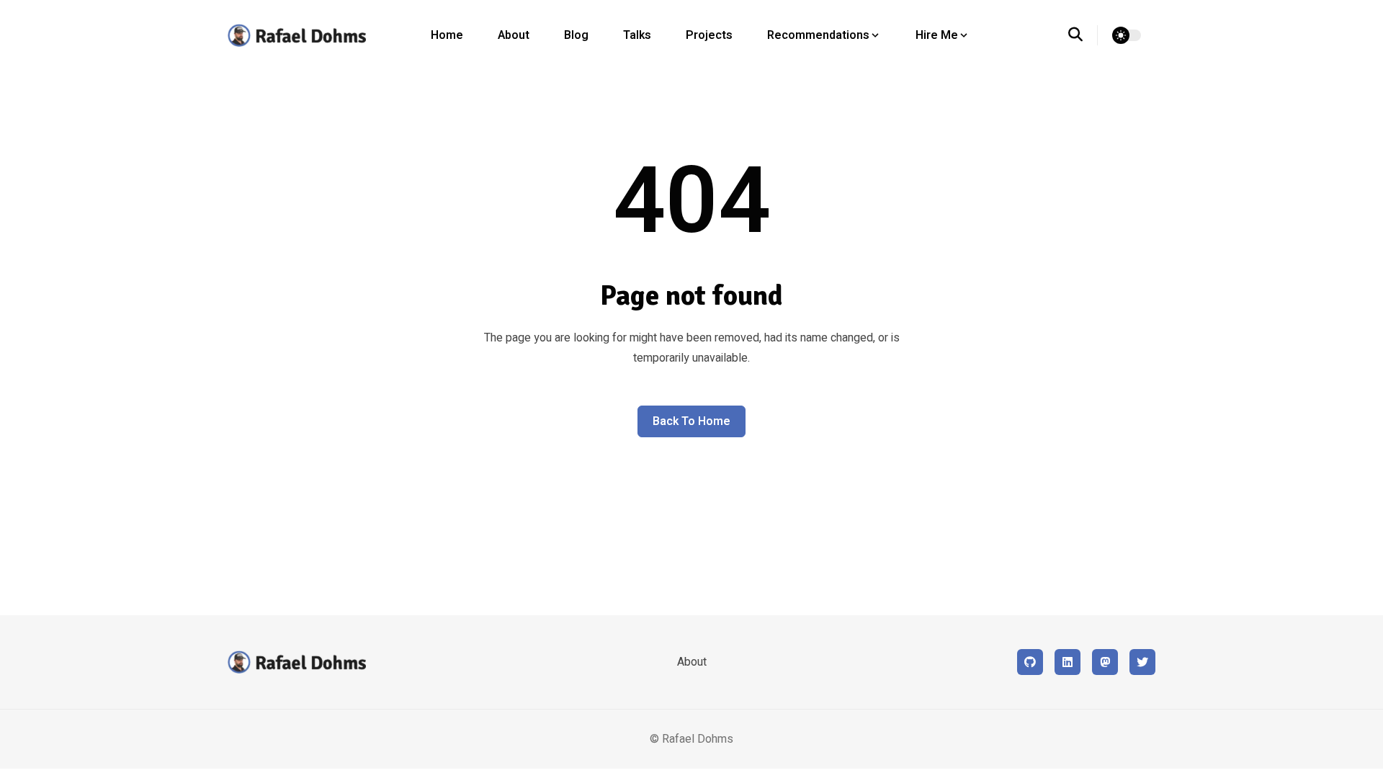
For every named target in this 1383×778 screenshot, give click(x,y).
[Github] (1030, 662)
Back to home (691, 421)
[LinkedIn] (1067, 662)
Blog (576, 35)
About (513, 35)
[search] (1083, 35)
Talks (637, 35)
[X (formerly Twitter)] (1142, 662)
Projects (709, 35)
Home (447, 35)
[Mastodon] (1105, 662)
